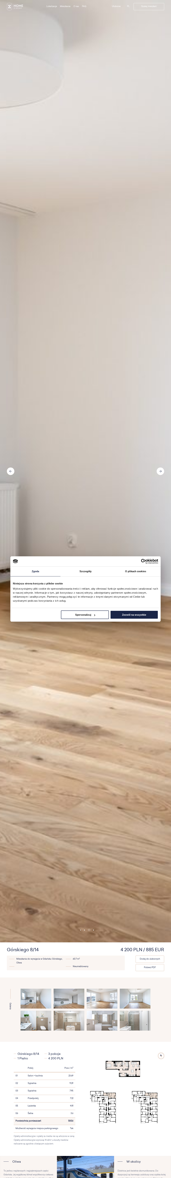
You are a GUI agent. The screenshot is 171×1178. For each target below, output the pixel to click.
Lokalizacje (51, 7)
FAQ (84, 7)
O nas (76, 7)
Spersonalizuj (83, 614)
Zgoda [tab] (35, 571)
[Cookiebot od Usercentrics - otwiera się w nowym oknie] (143, 561)
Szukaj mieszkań (148, 7)
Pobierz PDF (150, 968)
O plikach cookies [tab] (135, 571)
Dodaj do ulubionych (150, 959)
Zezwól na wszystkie (134, 614)
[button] (80, 930)
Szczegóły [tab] (85, 571)
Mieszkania (65, 7)
